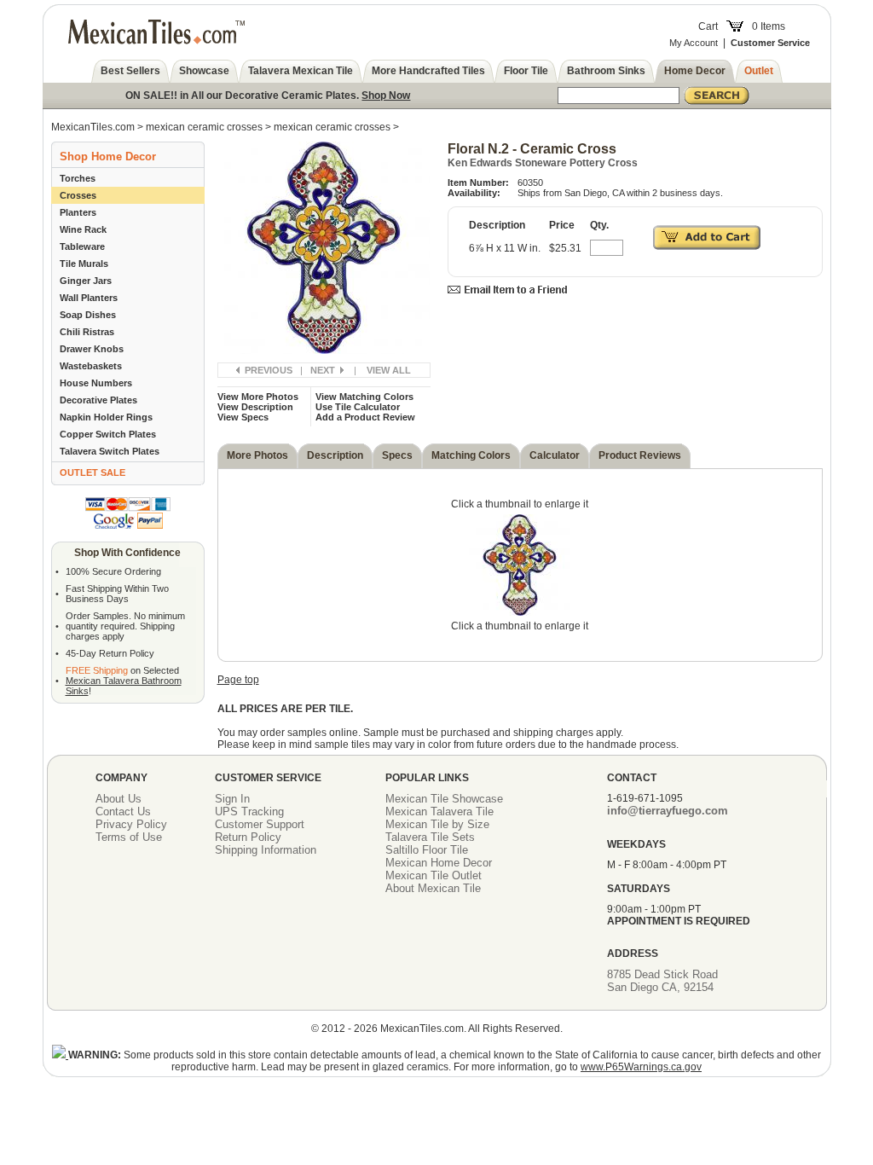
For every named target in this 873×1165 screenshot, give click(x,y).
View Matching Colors (364, 396)
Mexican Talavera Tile (439, 811)
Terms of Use (128, 837)
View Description (255, 407)
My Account (693, 43)
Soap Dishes (88, 315)
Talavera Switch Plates (109, 451)
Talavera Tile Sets (430, 837)
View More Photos (257, 396)
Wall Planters (89, 298)
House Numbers (96, 383)
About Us (118, 798)
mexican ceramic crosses (205, 127)
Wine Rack (83, 229)
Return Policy (248, 837)
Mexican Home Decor (438, 862)
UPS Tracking (249, 811)
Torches (77, 178)
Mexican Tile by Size (437, 824)
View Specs (243, 417)
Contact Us (123, 811)
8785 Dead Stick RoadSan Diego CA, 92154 (662, 981)
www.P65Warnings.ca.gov (641, 1067)
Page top (238, 680)
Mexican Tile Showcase (444, 798)
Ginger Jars (86, 280)
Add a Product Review (365, 417)
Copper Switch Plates (108, 434)
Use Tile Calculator (357, 407)
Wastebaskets (91, 366)
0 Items (768, 26)
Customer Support (259, 824)
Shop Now (385, 95)
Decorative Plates (98, 400)
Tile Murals (84, 263)
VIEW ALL (389, 370)
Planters (78, 212)
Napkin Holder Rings (106, 417)
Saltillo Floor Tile (426, 849)
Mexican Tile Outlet (433, 875)
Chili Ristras (87, 332)
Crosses (78, 195)
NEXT (322, 370)
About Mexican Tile (433, 888)
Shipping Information (265, 849)
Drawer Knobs (92, 349)
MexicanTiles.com (93, 127)
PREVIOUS (268, 370)
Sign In (232, 798)
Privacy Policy (131, 824)
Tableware (82, 246)
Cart (708, 26)
